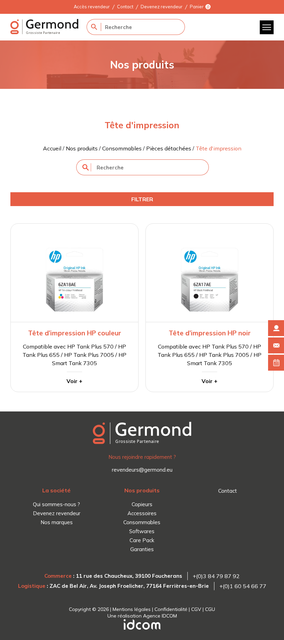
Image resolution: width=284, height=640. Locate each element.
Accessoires (142, 513)
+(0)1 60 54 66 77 (242, 586)
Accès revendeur (92, 6)
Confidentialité (170, 609)
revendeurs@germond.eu (142, 469)
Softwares (141, 531)
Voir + (74, 381)
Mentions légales (132, 609)
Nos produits (82, 148)
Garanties (142, 549)
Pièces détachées (168, 148)
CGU (210, 609)
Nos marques (57, 522)
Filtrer (142, 199)
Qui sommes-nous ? (56, 504)
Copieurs (142, 504)
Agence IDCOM (160, 616)
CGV (196, 609)
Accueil (52, 148)
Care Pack (142, 540)
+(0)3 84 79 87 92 (216, 576)
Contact (125, 6)
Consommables (122, 148)
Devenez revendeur (162, 6)
